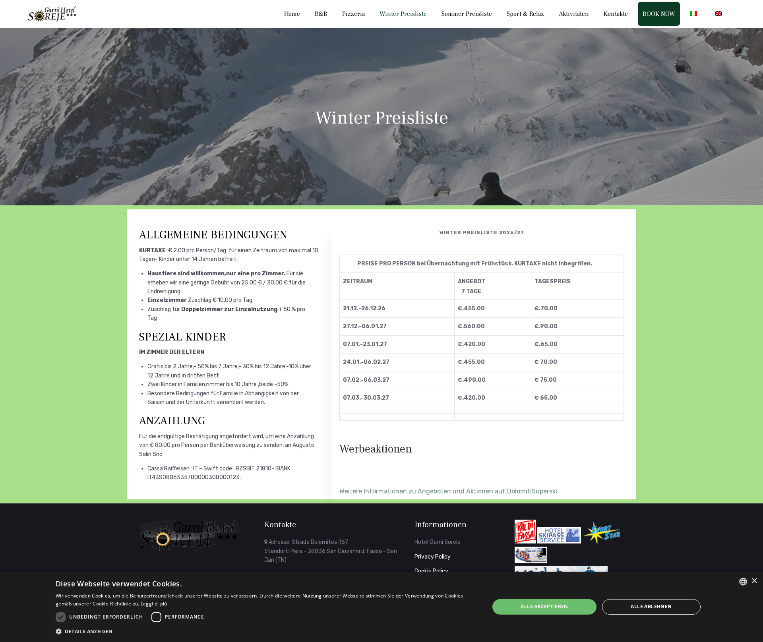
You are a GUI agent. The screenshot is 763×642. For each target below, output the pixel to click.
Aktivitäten (574, 14)
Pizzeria (353, 14)
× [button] (754, 581)
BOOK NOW (659, 14)
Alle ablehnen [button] (651, 606)
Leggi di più (154, 603)
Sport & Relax (525, 14)
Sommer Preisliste (467, 14)
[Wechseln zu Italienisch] (695, 14)
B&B (321, 14)
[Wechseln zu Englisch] (720, 14)
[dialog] (381, 607)
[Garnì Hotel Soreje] (52, 14)
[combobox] (743, 582)
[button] (266, 631)
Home (292, 14)
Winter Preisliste (403, 14)
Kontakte (616, 14)
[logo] (188, 549)
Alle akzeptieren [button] (544, 606)
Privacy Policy (432, 556)
